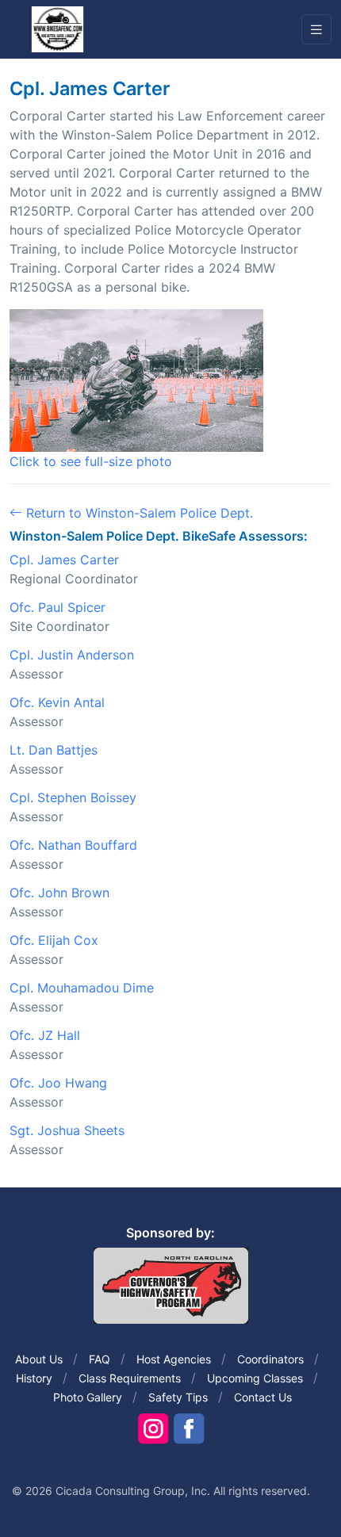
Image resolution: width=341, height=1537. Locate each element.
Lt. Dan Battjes (54, 750)
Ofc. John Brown (59, 892)
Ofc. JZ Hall (45, 1035)
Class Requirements (130, 1378)
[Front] (57, 28)
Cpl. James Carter (64, 560)
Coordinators (270, 1359)
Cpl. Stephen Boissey (73, 797)
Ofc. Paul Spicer (57, 607)
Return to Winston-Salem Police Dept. (137, 513)
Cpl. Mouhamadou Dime (82, 988)
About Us (39, 1359)
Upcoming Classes (255, 1378)
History (34, 1378)
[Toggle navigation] (316, 29)
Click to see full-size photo (91, 461)
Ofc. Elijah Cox (54, 940)
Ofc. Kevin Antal (57, 702)
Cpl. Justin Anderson (72, 655)
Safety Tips (178, 1397)
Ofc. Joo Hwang (58, 1083)
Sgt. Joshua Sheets (67, 1130)
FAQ (99, 1359)
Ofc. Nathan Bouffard (73, 845)
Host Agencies (173, 1359)
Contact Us (263, 1397)
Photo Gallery (87, 1397)
